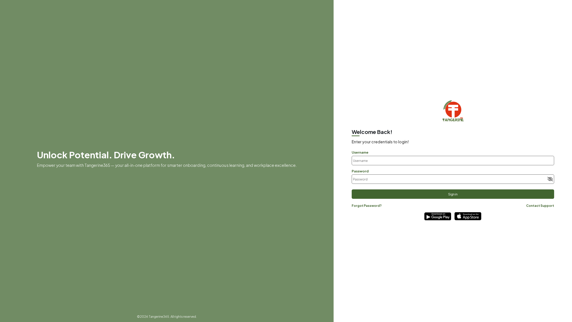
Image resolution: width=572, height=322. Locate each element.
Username (360, 152)
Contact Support (540, 205)
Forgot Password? (367, 205)
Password (360, 171)
